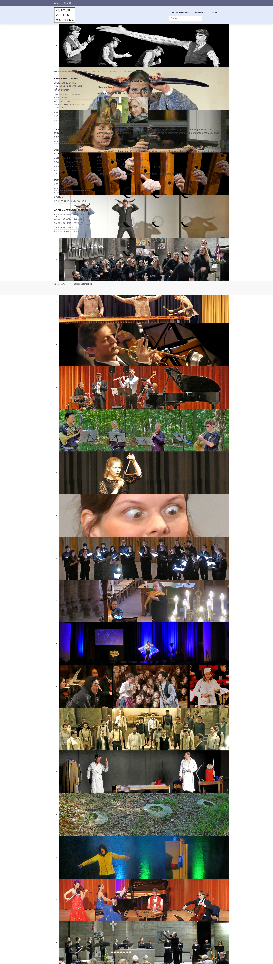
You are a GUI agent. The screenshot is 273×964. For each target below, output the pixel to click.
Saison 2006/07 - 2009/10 (68, 232)
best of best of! (64, 112)
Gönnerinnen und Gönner (70, 201)
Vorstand (60, 188)
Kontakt (200, 12)
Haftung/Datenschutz (82, 284)
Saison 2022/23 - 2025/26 (68, 214)
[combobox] (185, 18)
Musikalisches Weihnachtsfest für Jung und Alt (70, 105)
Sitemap (212, 12)
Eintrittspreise (64, 137)
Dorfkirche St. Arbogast (69, 158)
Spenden (59, 197)
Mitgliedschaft (182, 13)
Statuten (59, 192)
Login (57, 2)
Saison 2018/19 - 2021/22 (68, 219)
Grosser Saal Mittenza (68, 162)
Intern (67, 2)
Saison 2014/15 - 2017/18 (68, 223)
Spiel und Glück (64, 120)
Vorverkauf (61, 141)
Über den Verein (64, 184)
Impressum (59, 284)
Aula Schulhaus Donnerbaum (72, 171)
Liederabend (61, 90)
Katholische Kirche (66, 166)
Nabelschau (61, 116)
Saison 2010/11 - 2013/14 (68, 227)
